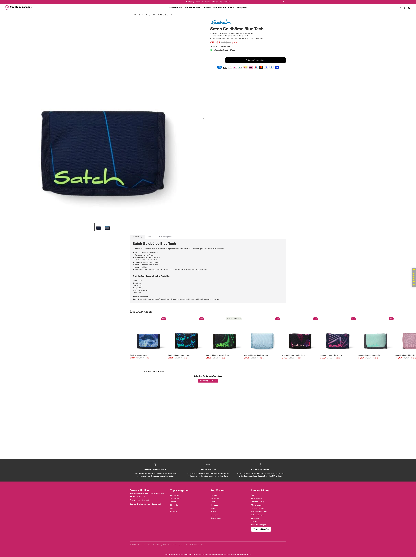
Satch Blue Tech (143, 290)
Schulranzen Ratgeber (259, 511)
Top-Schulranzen (140, 545)
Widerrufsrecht (171, 545)
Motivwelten (174, 505)
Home (132, 15)
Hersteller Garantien (258, 508)
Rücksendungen (256, 505)
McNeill (213, 511)
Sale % (172, 508)
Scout (213, 508)
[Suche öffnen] (400, 7)
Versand (188, 545)
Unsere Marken (216, 518)
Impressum (255, 518)
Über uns (254, 521)
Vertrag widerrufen (261, 529)
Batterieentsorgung (258, 515)
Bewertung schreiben (208, 381)
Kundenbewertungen (258, 525)
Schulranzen (174, 495)
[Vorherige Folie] (2, 118)
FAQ (252, 495)
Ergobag (214, 495)
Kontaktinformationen (198, 545)
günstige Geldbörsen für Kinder (191, 299)
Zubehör (173, 502)
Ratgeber (173, 511)
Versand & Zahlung (257, 502)
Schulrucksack (175, 498)
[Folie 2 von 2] (107, 227)
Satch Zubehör (155, 15)
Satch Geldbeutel (166, 15)
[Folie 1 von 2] (98, 227)
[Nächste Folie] (204, 118)
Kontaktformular (256, 498)
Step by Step (215, 498)
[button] (43, 536)
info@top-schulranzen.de (153, 504)
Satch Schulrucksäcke (142, 15)
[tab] (137, 237)
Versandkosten (226, 46)
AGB (164, 545)
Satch (213, 502)
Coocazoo (214, 505)
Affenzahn (214, 515)
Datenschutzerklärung (155, 545)
